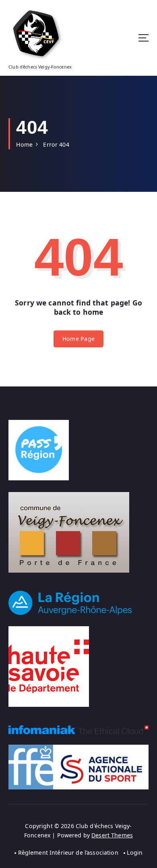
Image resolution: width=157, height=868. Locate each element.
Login (135, 852)
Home (24, 144)
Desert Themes (112, 835)
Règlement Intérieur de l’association (68, 852)
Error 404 (56, 144)
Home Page (78, 339)
